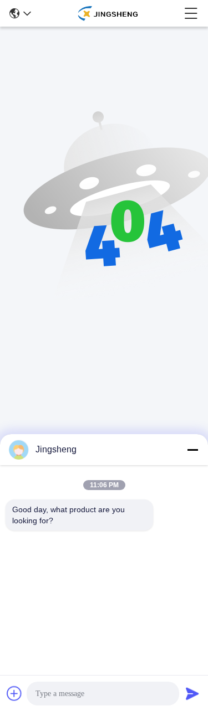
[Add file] (14, 693)
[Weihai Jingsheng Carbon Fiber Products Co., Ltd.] (107, 13)
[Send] (192, 693)
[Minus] (192, 449)
